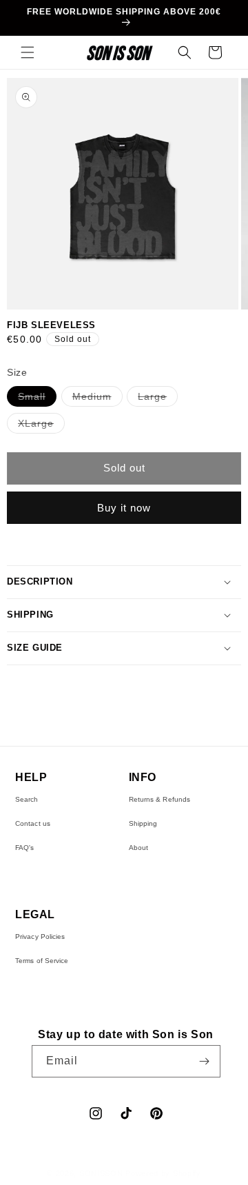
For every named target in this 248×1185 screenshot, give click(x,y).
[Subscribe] (204, 1061)
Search (27, 799)
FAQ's (24, 847)
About (139, 847)
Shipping (143, 823)
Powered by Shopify (163, 1173)
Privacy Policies (40, 936)
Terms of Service (42, 960)
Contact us (32, 823)
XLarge (41, 425)
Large (158, 398)
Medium (97, 398)
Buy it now (124, 508)
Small (37, 398)
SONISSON (101, 1173)
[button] (27, 52)
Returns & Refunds (160, 799)
